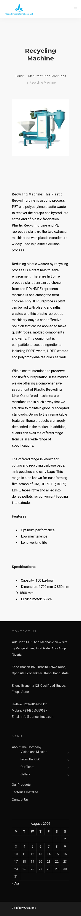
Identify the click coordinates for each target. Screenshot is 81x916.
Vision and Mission (34, 752)
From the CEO (30, 759)
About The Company (26, 747)
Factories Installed (25, 792)
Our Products (21, 785)
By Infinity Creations (24, 907)
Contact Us (20, 800)
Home (19, 76)
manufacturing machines (47, 76)
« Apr (15, 883)
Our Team (27, 767)
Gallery (25, 774)
